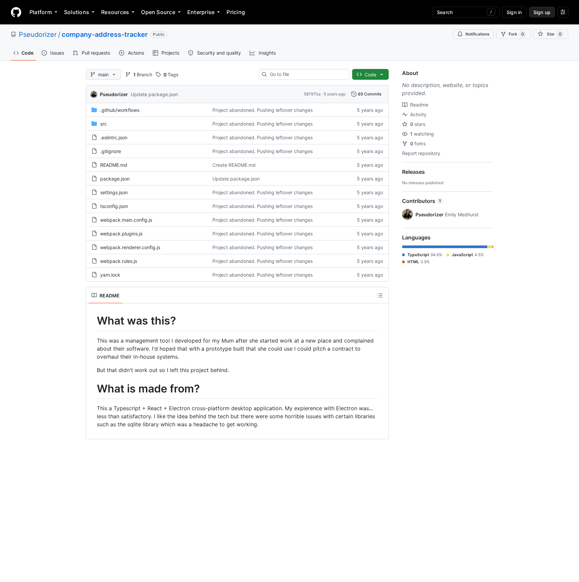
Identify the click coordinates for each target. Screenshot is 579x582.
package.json (115, 178)
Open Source (158, 12)
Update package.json (154, 94)
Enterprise (200, 12)
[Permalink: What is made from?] (92, 388)
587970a (312, 93)
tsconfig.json (114, 206)
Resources (115, 12)
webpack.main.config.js (126, 220)
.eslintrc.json (113, 137)
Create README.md (234, 165)
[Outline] (380, 295)
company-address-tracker (105, 34)
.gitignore (110, 151)
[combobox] (307, 74)
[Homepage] (16, 12)
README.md (113, 165)
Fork (516, 34)
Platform (40, 12)
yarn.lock (110, 275)
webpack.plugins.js (121, 233)
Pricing (236, 12)
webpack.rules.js (118, 261)
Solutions (76, 12)
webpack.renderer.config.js (130, 247)
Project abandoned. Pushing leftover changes (262, 110)
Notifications (477, 34)
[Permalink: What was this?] (92, 320)
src (103, 124)
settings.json (114, 192)
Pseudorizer (38, 34)
